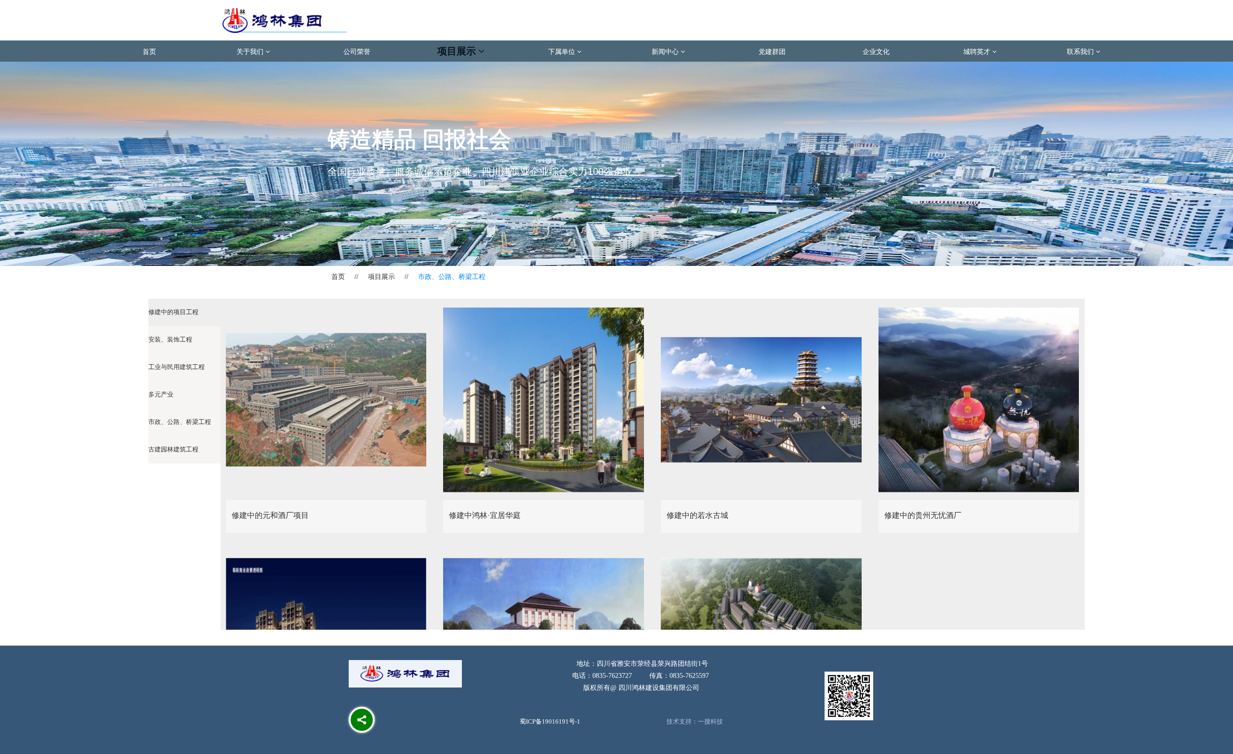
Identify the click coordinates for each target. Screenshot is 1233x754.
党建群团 (772, 51)
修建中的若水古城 (697, 515)
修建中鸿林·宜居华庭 (485, 515)
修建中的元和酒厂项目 (270, 515)
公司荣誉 (356, 51)
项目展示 (381, 276)
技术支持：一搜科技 (695, 721)
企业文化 (876, 51)
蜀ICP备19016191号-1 (550, 721)
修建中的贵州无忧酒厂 (922, 515)
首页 (149, 51)
